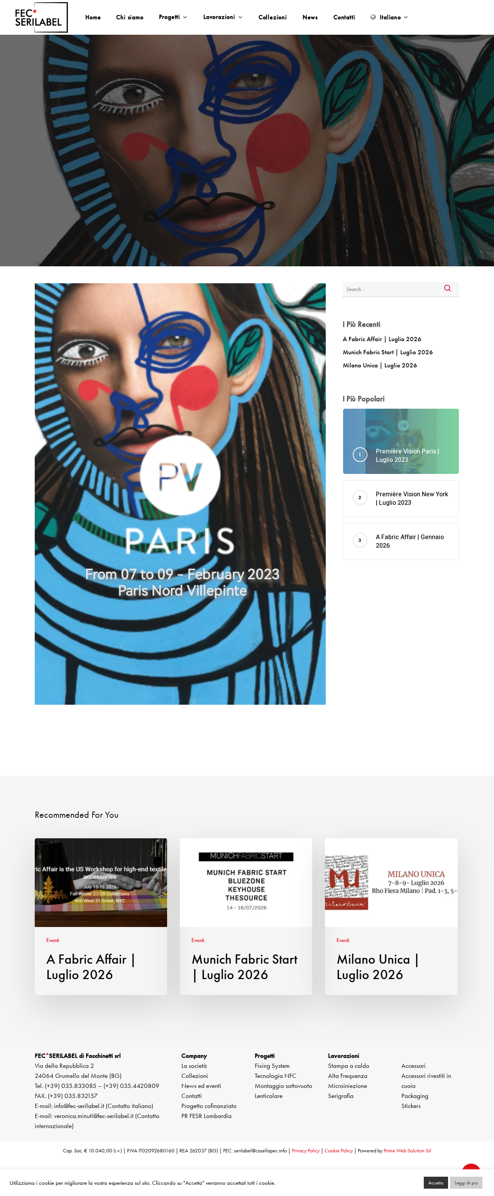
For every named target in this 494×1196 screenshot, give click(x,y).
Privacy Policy (306, 1150)
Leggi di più (466, 1182)
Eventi (247, 170)
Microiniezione (347, 1085)
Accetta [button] (435, 1182)
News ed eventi (201, 1085)
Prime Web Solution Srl (407, 1150)
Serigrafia (341, 1095)
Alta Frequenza (347, 1075)
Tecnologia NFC (275, 1075)
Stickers (411, 1105)
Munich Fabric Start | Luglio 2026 (388, 352)
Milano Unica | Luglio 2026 (380, 365)
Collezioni (194, 1075)
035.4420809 (139, 1085)
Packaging (414, 1095)
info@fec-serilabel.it (79, 1105)
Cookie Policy (339, 1150)
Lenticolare (269, 1095)
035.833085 (78, 1085)
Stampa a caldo (348, 1065)
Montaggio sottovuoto (283, 1085)
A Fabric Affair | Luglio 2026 (382, 339)
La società (194, 1065)
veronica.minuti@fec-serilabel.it (94, 1115)
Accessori (413, 1065)
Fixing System (272, 1065)
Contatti (191, 1095)
